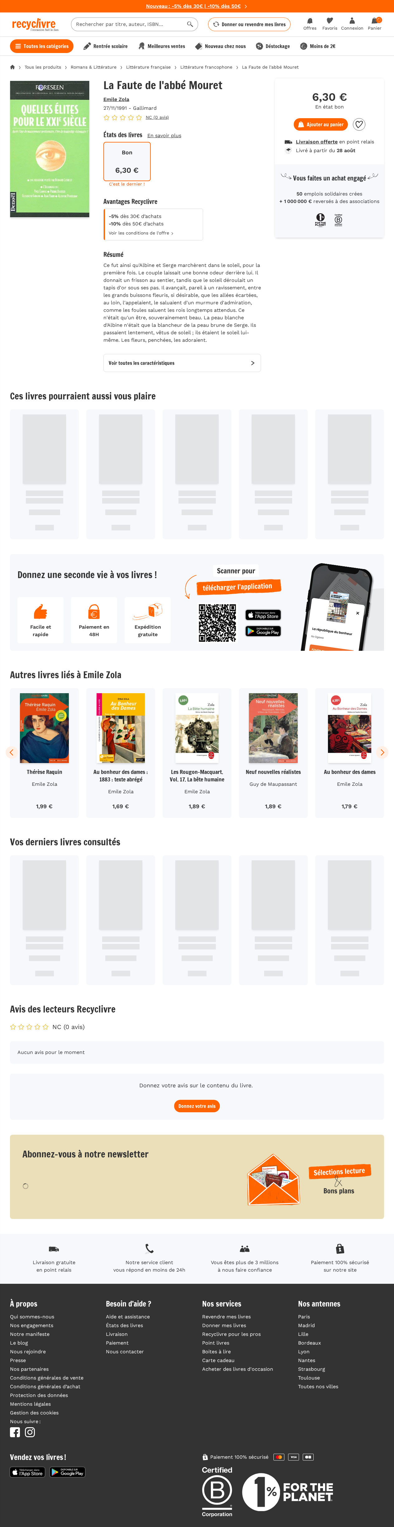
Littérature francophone (206, 67)
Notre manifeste (30, 1334)
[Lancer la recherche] (190, 24)
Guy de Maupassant (273, 784)
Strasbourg (311, 1369)
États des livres (124, 1325)
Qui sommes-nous (32, 1317)
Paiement (117, 1343)
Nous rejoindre (28, 1352)
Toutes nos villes (318, 1386)
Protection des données (39, 1395)
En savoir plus (164, 135)
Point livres (215, 1343)
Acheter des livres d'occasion (237, 1369)
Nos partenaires (29, 1369)
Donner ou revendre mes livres (254, 24)
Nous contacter (125, 1352)
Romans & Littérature (93, 67)
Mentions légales (30, 1404)
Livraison (117, 1334)
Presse (18, 1360)
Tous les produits (43, 67)
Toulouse (309, 1378)
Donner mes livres (224, 1325)
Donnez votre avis (197, 1106)
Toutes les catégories (46, 46)
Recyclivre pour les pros (231, 1334)
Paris (304, 1317)
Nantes (306, 1360)
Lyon (304, 1352)
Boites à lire (216, 1352)
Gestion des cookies (34, 1413)
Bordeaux (309, 1343)
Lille (303, 1334)
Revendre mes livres (226, 1317)
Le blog (19, 1343)
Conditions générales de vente (46, 1378)
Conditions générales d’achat (45, 1386)
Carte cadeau (218, 1360)
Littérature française (148, 67)
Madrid (306, 1325)
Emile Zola (116, 99)
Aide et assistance (128, 1317)
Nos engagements (31, 1325)
